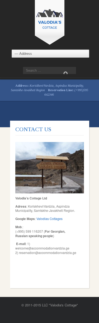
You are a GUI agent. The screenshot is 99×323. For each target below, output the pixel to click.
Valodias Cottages (49, 218)
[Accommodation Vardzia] (49, 21)
